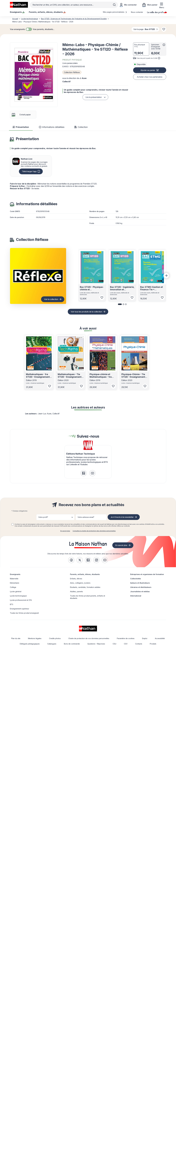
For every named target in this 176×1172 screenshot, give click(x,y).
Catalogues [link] (51, 644)
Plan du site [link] (15, 638)
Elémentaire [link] (14, 583)
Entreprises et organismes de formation (147, 574)
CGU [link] (114, 644)
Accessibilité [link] (160, 638)
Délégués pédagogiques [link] (30, 644)
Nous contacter (137, 12)
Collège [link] (13, 587)
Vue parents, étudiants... (43, 29)
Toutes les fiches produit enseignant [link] (24, 613)
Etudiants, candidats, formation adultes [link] (85, 587)
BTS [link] (11, 604)
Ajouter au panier (147, 70)
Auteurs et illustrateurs (140, 583)
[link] (84, 473)
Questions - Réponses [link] (96, 644)
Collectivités (135, 579)
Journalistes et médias (140, 591)
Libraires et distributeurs (140, 587)
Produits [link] (153, 644)
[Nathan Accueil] (19, 5)
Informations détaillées (53, 127)
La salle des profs (155, 12)
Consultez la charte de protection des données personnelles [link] (94, 531)
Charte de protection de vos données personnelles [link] (88, 638)
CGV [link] (126, 644)
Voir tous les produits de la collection (86, 311)
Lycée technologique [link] (18, 596)
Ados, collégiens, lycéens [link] (80, 583)
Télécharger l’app (29, 171)
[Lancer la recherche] (114, 4)
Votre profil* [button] (43, 517)
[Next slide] (166, 275)
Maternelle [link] (14, 579)
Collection (83, 127)
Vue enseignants (17, 29)
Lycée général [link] (15, 591)
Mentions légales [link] (34, 638)
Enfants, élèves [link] (76, 579)
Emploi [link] (144, 638)
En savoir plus (65, 531)
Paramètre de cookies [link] (125, 638)
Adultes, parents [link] (76, 591)
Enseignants (15, 574)
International (135, 596)
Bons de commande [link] (72, 644)
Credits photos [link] (55, 638)
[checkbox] (29, 29)
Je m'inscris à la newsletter (122, 517)
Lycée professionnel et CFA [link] (21, 600)
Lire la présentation (93, 97)
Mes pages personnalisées (114, 12)
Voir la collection (51, 299)
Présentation (22, 127)
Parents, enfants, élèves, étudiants (85, 574)
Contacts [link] (138, 644)
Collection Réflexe (72, 72)
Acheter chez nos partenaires (149, 77)
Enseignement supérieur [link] (19, 609)
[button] (34, 75)
